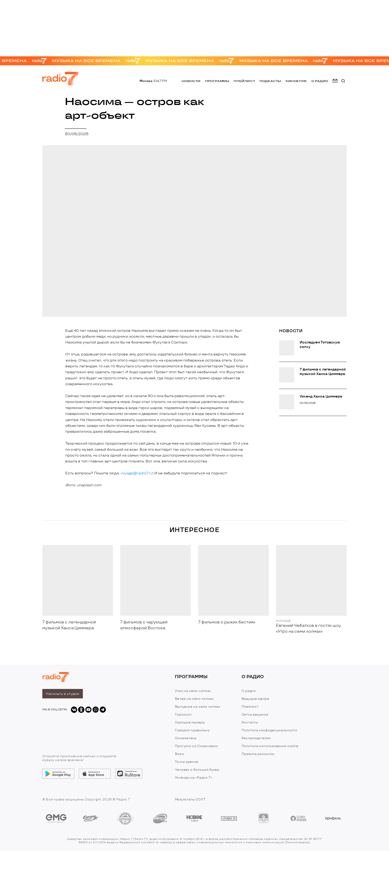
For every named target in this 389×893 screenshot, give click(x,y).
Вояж (179, 754)
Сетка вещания (255, 714)
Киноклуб (296, 81)
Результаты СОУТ (190, 799)
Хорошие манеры (190, 722)
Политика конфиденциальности (269, 730)
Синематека (186, 738)
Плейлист (244, 81)
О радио (249, 691)
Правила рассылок (258, 754)
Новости (191, 81)
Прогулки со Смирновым (196, 746)
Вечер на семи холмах (194, 699)
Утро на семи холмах (193, 691)
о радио (319, 81)
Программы (217, 81)
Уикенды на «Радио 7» (193, 777)
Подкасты (270, 81)
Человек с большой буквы (197, 770)
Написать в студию (62, 694)
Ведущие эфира (255, 699)
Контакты (250, 722)
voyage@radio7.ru (136, 473)
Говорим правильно (192, 730)
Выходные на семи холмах (197, 707)
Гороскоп (183, 714)
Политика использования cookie (270, 746)
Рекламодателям (256, 738)
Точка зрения (186, 762)
